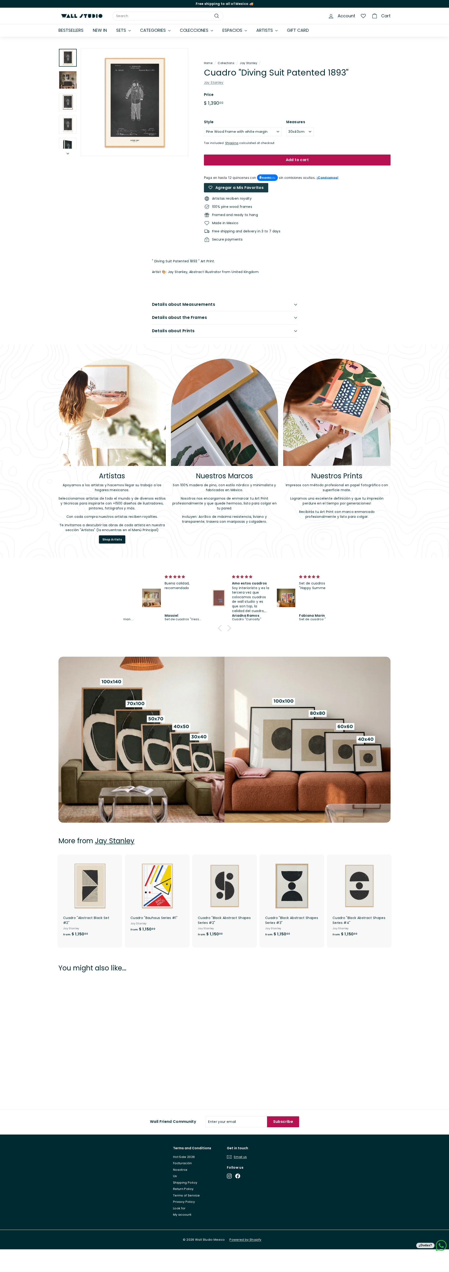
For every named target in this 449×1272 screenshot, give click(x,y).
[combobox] (167, 16)
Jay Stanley (248, 63)
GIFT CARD (298, 30)
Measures (295, 121)
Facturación (182, 1163)
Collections (226, 63)
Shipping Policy (185, 1182)
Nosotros (180, 1170)
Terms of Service (186, 1195)
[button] (221, 628)
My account (182, 1214)
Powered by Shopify (245, 1239)
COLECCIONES (195, 30)
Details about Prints (173, 331)
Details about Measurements (183, 304)
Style (209, 121)
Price (209, 94)
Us (175, 1176)
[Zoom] (134, 102)
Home (208, 63)
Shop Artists (112, 539)
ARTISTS (265, 30)
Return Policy (183, 1189)
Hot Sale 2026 (184, 1157)
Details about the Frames (179, 317)
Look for (179, 1208)
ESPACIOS (232, 30)
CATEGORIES (153, 30)
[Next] (67, 152)
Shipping (232, 143)
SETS (121, 30)
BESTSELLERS (70, 30)
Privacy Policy (184, 1202)
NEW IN (100, 30)
